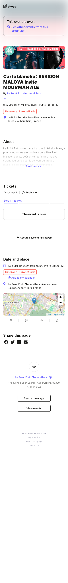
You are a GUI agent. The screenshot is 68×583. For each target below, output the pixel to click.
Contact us (34, 445)
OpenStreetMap (59, 315)
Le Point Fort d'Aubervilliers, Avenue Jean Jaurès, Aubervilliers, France (32, 286)
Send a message (34, 398)
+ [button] (60, 297)
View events (34, 408)
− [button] (60, 302)
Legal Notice (34, 437)
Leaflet (49, 315)
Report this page (34, 441)
